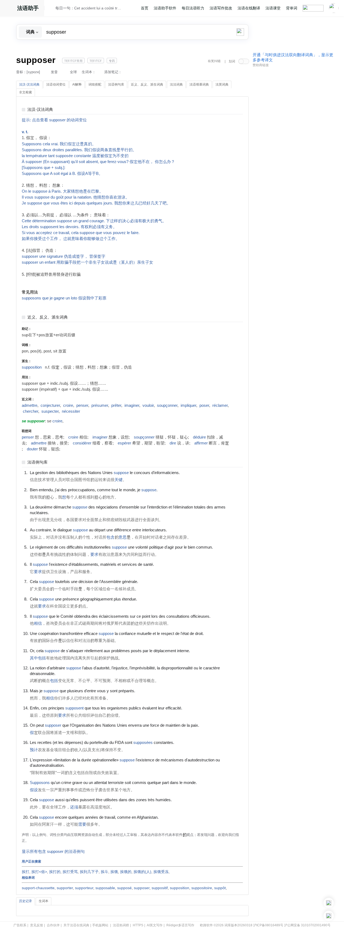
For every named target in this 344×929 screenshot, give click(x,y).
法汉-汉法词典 (40, 110)
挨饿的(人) (142, 872)
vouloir (148, 405)
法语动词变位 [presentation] (56, 84)
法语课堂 (273, 8)
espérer (124, 443)
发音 (54, 72)
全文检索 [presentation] (25, 92)
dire (173, 443)
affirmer (201, 443)
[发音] (51, 9)
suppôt (220, 888)
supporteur (84, 888)
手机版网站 (100, 925)
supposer (141, 888)
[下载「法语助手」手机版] (329, 903)
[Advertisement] (293, 151)
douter (32, 449)
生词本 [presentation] (43, 901)
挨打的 (54, 872)
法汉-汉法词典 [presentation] (29, 84)
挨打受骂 (70, 872)
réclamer (220, 405)
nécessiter (71, 411)
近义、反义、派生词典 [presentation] (147, 84)
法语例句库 (37, 462)
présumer (99, 405)
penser (82, 405)
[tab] (29, 85)
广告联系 (19, 925)
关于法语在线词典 (76, 925)
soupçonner (167, 405)
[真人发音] (189, 472)
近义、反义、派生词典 (47, 317)
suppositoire (201, 888)
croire (68, 405)
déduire (199, 437)
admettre (29, 405)
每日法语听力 (193, 8)
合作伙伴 (53, 925)
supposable (105, 888)
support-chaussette (38, 888)
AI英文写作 (155, 925)
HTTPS (138, 925)
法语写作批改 (221, 8)
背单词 (291, 8)
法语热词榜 (121, 925)
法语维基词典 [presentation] (199, 84)
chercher (30, 411)
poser (204, 405)
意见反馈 (36, 925)
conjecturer (50, 405)
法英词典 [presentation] (222, 84)
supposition (32, 367)
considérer (82, 443)
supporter (65, 888)
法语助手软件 (165, 8)
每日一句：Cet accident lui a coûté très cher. (89, 8)
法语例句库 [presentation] (116, 84)
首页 (144, 8)
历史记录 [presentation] (25, 901)
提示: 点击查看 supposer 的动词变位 (54, 120)
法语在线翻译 (249, 8)
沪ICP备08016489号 (268, 925)
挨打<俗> (39, 872)
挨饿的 (125, 872)
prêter (116, 405)
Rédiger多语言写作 (180, 925)
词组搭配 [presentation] (94, 84)
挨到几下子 (89, 872)
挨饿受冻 (161, 872)
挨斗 (104, 872)
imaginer (131, 405)
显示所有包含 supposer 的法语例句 (53, 851)
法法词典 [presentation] (176, 84)
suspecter (50, 411)
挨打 (25, 872)
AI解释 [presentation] (77, 84)
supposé (124, 888)
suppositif (160, 888)
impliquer (188, 405)
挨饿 (114, 872)
